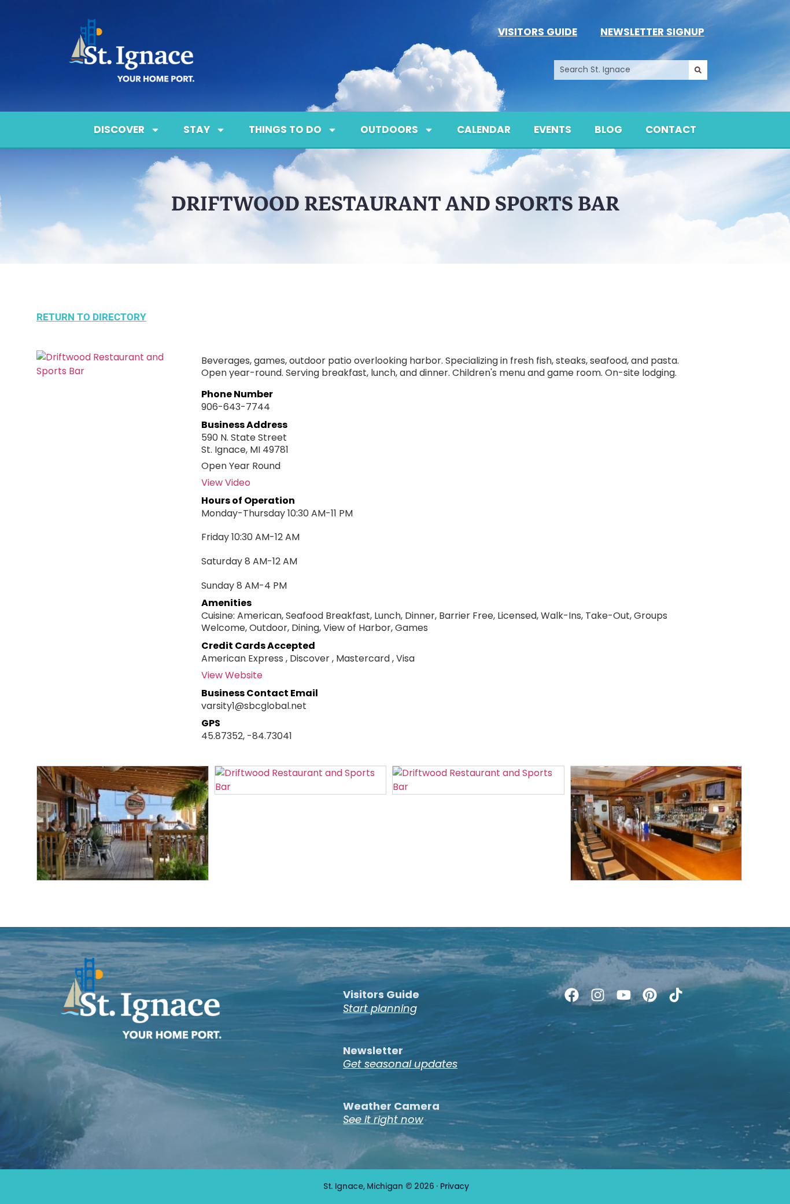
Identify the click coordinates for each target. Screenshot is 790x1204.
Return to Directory (91, 317)
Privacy (454, 1186)
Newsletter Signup (652, 32)
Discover (119, 129)
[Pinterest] (650, 995)
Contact (670, 129)
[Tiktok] (676, 995)
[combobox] (621, 70)
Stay (196, 129)
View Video (225, 482)
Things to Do (285, 129)
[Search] (698, 70)
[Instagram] (598, 995)
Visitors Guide (537, 32)
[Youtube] (624, 995)
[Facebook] (572, 995)
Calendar (484, 129)
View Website (232, 675)
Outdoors (389, 129)
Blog (608, 129)
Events (552, 129)
